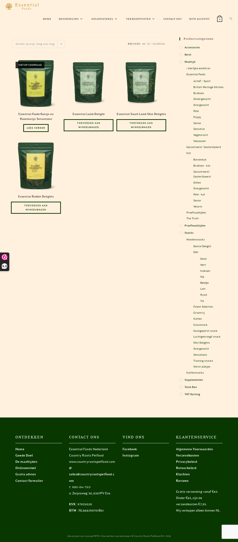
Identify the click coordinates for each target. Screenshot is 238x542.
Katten (197, 318)
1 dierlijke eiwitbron (198, 68)
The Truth (192, 218)
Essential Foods (195, 74)
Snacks (189, 232)
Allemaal (158, 43)
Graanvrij (199, 312)
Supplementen (194, 379)
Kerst (188, 54)
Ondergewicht (202, 99)
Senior (197, 123)
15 (143, 43)
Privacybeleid (186, 462)
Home (19, 449)
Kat (188, 153)
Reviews (182, 481)
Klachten (183, 474)
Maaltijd (190, 61)
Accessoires (192, 47)
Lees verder (36, 127)
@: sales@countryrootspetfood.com (91, 474)
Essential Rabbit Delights (36, 196)
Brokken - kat (201, 165)
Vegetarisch (200, 135)
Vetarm (197, 206)
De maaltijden (26, 462)
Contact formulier (29, 481)
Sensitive (199, 129)
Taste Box (191, 387)
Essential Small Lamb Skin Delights (141, 114)
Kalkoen (205, 271)
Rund (203, 294)
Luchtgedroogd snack (207, 336)
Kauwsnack (200, 324)
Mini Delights (201, 342)
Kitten (197, 182)
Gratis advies (25, 474)
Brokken (198, 93)
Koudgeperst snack (205, 330)
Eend (203, 258)
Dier (195, 252)
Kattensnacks (195, 372)
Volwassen (199, 141)
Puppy (197, 117)
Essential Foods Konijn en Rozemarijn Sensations (36, 116)
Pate (196, 111)
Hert (203, 264)
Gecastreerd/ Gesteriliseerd (203, 147)
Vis (202, 300)
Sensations (200, 354)
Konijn (204, 282)
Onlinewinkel (25, 468)
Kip (202, 276)
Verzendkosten (187, 455)
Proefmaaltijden (196, 212)
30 (148, 43)
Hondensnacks (195, 239)
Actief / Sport (202, 81)
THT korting (192, 394)
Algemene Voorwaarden (194, 449)
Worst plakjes (201, 366)
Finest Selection (203, 306)
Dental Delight (202, 246)
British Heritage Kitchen (208, 87)
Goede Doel (24, 455)
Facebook (129, 449)
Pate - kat (199, 194)
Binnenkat (199, 159)
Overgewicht (201, 105)
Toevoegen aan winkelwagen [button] (88, 125)
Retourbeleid (186, 468)
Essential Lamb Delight (89, 114)
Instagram (130, 455)
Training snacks (203, 360)
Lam (202, 288)
